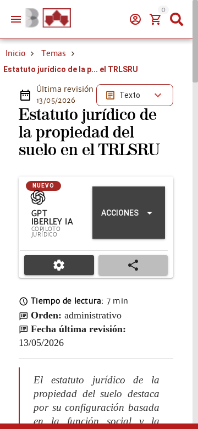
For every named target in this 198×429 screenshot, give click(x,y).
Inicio (15, 53)
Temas (53, 53)
